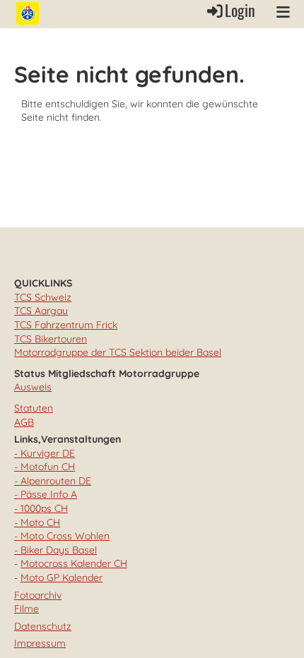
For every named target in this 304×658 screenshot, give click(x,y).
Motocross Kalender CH (74, 563)
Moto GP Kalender (62, 577)
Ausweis (33, 387)
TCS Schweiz (42, 297)
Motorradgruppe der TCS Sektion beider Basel (117, 352)
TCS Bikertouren (50, 339)
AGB (24, 422)
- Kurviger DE (44, 453)
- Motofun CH (44, 466)
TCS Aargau (41, 310)
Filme (26, 608)
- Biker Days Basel (55, 550)
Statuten (33, 408)
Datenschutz (42, 626)
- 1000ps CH (41, 508)
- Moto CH (37, 522)
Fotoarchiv (38, 595)
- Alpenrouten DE (52, 480)
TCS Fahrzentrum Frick (65, 324)
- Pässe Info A (45, 494)
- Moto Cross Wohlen (62, 536)
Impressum (40, 643)
